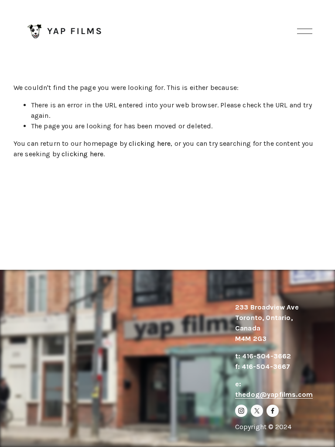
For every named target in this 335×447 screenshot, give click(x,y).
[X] (257, 411)
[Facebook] (273, 411)
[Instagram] (241, 411)
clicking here (150, 143)
